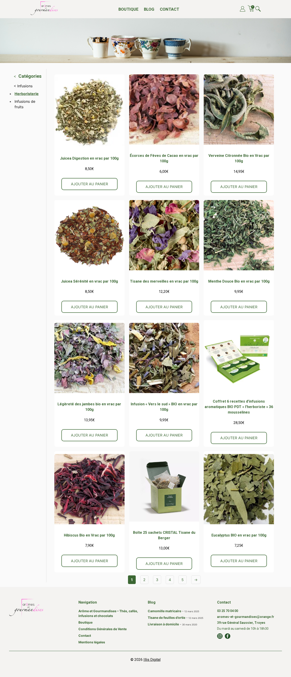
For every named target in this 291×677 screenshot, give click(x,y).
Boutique (128, 9)
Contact (169, 9)
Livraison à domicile (163, 624)
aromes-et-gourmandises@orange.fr (245, 617)
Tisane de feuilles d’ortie (166, 617)
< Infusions (23, 86)
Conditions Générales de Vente (102, 629)
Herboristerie (27, 93)
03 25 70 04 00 (227, 611)
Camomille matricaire (164, 611)
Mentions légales (91, 642)
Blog (149, 9)
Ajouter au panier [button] (89, 184)
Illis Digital (152, 659)
